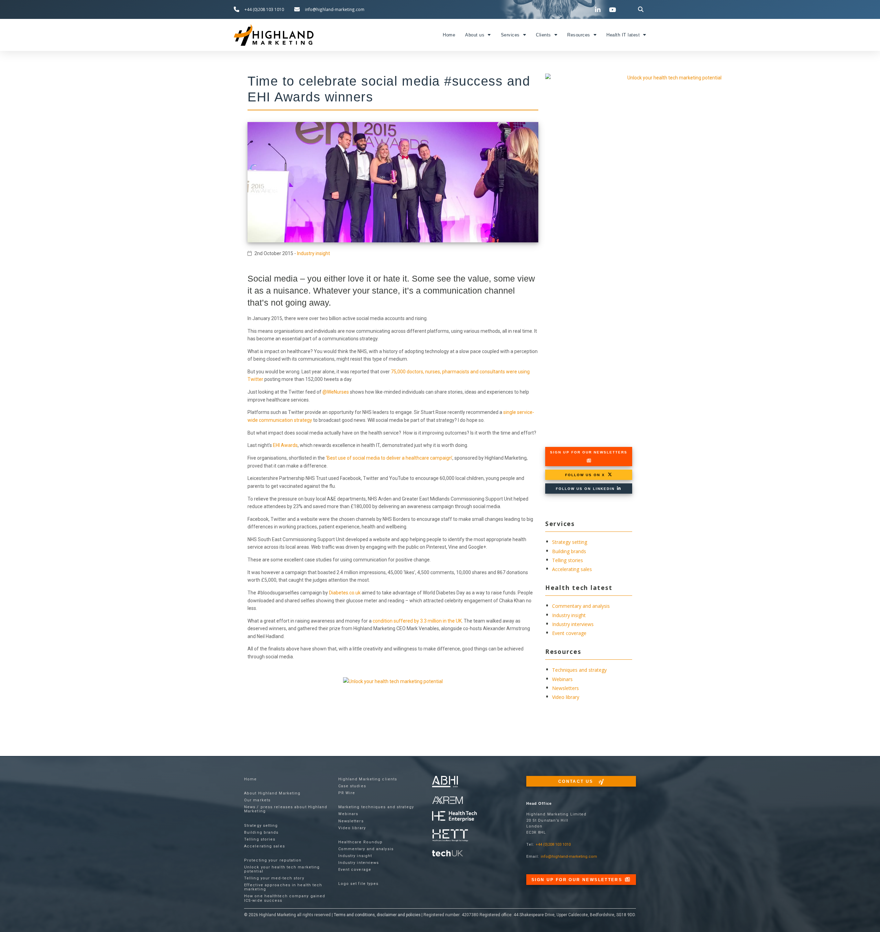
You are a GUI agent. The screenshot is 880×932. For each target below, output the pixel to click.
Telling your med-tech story (274, 878)
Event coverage (569, 633)
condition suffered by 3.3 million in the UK (417, 621)
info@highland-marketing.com (569, 856)
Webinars (562, 679)
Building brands (569, 551)
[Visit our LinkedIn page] (599, 10)
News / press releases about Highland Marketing (286, 809)
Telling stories (567, 560)
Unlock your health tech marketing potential (282, 869)
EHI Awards (285, 445)
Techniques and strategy (579, 670)
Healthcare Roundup (360, 842)
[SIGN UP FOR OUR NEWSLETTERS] (588, 460)
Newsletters (565, 688)
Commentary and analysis (581, 606)
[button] (641, 9)
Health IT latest (623, 35)
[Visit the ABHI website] (445, 781)
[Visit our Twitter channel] (584, 9)
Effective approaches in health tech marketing (283, 887)
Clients (543, 35)
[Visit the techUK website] (447, 800)
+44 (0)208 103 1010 (553, 844)
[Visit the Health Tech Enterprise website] (454, 816)
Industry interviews (573, 624)
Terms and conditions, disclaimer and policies (377, 914)
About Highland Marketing (272, 793)
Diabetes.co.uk (345, 592)
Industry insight (313, 253)
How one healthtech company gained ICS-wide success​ (284, 898)
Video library (565, 697)
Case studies (352, 786)
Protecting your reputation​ (273, 860)
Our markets (257, 800)
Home (449, 35)
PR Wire (346, 793)
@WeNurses (335, 392)
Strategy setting (569, 542)
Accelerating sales (572, 569)
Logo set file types (358, 883)
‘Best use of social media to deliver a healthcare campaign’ (389, 458)
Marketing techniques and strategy (376, 807)
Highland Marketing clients (367, 779)
